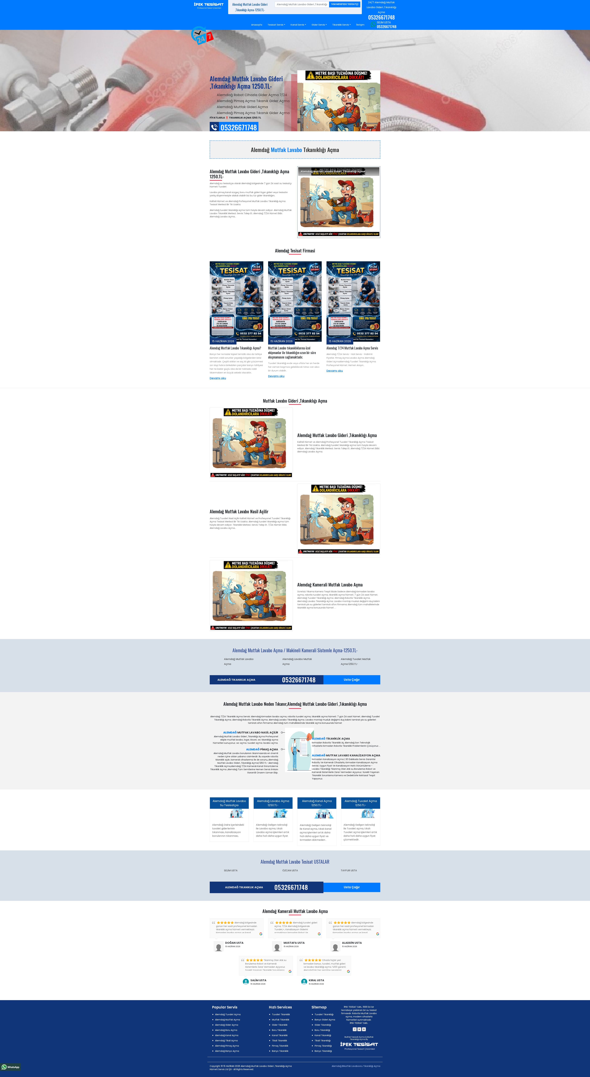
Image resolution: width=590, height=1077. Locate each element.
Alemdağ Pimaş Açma (227, 1045)
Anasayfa (256, 24)
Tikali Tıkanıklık (279, 1040)
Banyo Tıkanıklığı (323, 1051)
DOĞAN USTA (234, 943)
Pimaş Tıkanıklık (280, 1045)
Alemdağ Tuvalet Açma (228, 1014)
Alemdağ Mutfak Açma (227, 1019)
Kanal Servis (297, 24)
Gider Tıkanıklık (279, 1024)
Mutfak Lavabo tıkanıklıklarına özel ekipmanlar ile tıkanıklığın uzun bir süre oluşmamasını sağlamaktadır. (292, 352)
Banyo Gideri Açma (325, 1019)
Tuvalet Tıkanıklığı (324, 1014)
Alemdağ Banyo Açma (227, 1051)
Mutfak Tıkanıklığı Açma (361, 1038)
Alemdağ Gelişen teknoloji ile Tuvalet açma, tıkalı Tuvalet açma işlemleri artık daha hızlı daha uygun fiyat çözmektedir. (360, 832)
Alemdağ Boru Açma (226, 1030)
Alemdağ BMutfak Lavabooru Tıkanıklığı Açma (356, 1066)
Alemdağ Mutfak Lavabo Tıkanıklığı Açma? (235, 347)
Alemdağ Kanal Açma (226, 1035)
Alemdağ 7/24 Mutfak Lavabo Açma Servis (352, 347)
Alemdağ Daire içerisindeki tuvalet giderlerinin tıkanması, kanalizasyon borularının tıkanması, (228, 830)
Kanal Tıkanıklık (280, 1035)
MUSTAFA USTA (294, 943)
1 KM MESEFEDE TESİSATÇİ (344, 4)
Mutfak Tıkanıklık (280, 1019)
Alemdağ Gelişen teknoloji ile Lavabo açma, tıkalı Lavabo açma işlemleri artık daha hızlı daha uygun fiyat (272, 830)
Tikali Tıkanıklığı (322, 1040)
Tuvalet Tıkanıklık (281, 1014)
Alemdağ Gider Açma (226, 1024)
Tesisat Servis (275, 24)
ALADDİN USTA (352, 943)
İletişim (360, 24)
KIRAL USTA (316, 980)
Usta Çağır (352, 680)
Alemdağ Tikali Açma (226, 1040)
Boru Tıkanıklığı (322, 1030)
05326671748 (386, 26)
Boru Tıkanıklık (279, 1030)
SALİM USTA (258, 980)
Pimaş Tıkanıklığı (323, 1045)
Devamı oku (218, 378)
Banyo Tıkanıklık (280, 1051)
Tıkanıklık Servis (340, 24)
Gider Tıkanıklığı (323, 1024)
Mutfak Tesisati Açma (354, 1037)
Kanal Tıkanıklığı (323, 1035)
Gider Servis (318, 24)
